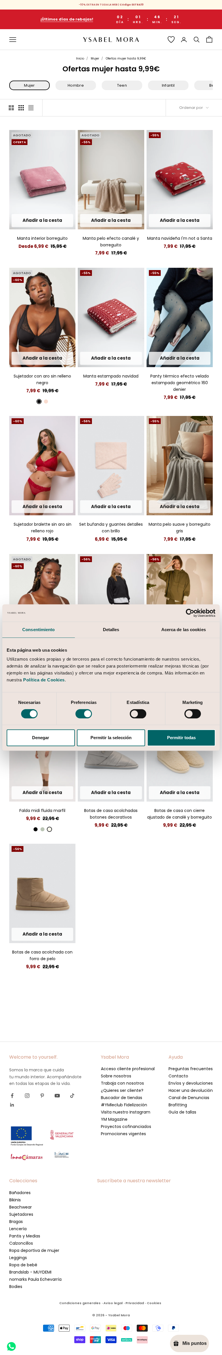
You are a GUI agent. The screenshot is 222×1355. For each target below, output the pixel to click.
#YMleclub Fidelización (124, 1105)
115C (23, 341)
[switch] (83, 713)
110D (37, 350)
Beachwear (20, 1207)
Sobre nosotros (116, 1076)
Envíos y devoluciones (191, 1083)
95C (22, 332)
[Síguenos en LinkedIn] (12, 1105)
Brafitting (178, 1105)
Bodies (15, 1286)
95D (48, 341)
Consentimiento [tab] (38, 629)
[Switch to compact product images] (31, 108)
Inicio (80, 58)
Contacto (178, 1076)
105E (49, 359)
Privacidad (134, 1303)
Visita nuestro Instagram (125, 1112)
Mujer (95, 58)
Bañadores (20, 1193)
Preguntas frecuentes (191, 1069)
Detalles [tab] (111, 629)
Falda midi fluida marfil (42, 810)
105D (25, 350)
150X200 (52, 220)
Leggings (18, 1258)
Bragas (16, 1221)
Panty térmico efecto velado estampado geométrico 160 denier (179, 382)
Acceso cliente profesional (128, 1069)
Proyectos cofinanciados (126, 1126)
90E (49, 350)
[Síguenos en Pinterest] (42, 1096)
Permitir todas (181, 737)
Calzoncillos (21, 1243)
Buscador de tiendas (121, 1098)
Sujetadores (21, 1214)
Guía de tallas (182, 1112)
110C (62, 332)
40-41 (127, 792)
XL (58, 506)
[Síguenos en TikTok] (72, 1096)
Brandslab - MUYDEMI (30, 1272)
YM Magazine (114, 1119)
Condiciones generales (80, 1303)
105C (49, 332)
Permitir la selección (111, 737)
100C (35, 332)
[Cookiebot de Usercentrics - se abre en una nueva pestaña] (190, 613)
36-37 (95, 792)
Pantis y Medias (24, 1236)
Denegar (40, 737)
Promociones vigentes (123, 1134)
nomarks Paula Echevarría (35, 1279)
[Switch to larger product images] (11, 108)
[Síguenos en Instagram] (27, 1096)
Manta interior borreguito (42, 238)
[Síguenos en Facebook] (12, 1096)
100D (61, 341)
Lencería (18, 1229)
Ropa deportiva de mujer (34, 1250)
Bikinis (15, 1200)
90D (36, 341)
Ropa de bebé (23, 1265)
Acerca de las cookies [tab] (183, 629)
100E (36, 359)
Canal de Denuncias (189, 1098)
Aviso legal (113, 1303)
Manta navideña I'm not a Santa (179, 238)
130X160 (32, 220)
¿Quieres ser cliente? (122, 1090)
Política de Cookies (44, 679)
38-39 (111, 792)
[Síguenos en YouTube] (57, 1096)
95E (61, 350)
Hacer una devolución (191, 1090)
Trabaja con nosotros (122, 1083)
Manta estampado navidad (110, 376)
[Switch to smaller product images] (21, 108)
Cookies (154, 1303)
